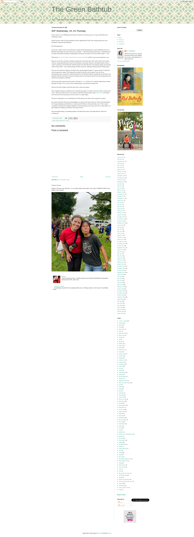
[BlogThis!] (71, 118)
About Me (121, 39)
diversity (121, 374)
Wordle (120, 477)
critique (120, 370)
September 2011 (121, 247)
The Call (121, 456)
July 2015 (119, 165)
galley (120, 391)
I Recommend (122, 405)
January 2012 (120, 239)
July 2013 (119, 202)
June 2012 (119, 229)
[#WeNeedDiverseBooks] (130, 522)
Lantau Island (122, 411)
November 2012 (121, 219)
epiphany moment (123, 380)
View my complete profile (123, 61)
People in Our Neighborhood (126, 434)
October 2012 (120, 221)
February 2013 (120, 212)
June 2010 (119, 278)
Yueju (120, 489)
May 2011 (119, 256)
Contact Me (121, 44)
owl (120, 430)
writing (67, 120)
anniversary (121, 329)
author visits (122, 335)
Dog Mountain (122, 376)
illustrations (121, 407)
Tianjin (120, 463)
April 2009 (119, 307)
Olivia (120, 428)
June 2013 (119, 204)
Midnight (121, 413)
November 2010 (121, 268)
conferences (121, 364)
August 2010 (120, 274)
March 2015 (120, 169)
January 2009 (120, 313)
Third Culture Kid (123, 461)
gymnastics (121, 397)
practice (120, 436)
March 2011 (120, 260)
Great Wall (121, 395)
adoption (121, 323)
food (120, 384)
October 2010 (120, 270)
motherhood (121, 417)
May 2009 (119, 305)
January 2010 (120, 289)
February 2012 (120, 237)
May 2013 (119, 206)
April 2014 (119, 188)
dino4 (99, 533)
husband (121, 403)
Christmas (121, 356)
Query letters (62, 120)
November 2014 (121, 177)
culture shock (122, 372)
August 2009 (120, 299)
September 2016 (121, 161)
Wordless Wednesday (124, 479)
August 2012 (120, 225)
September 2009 (121, 297)
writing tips (121, 485)
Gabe (120, 389)
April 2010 (119, 282)
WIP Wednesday (123, 475)
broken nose (122, 349)
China (120, 352)
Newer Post (55, 176)
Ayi (119, 339)
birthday (121, 343)
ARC (120, 331)
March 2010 (120, 284)
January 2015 (120, 173)
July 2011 (119, 252)
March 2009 (120, 309)
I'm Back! (63, 276)
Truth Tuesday (122, 465)
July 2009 (119, 301)
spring (120, 454)
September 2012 (121, 223)
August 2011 (120, 249)
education (121, 378)
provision (121, 438)
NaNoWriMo (122, 423)
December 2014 (121, 175)
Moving (121, 421)
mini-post (121, 415)
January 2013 (120, 215)
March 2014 (120, 190)
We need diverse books (124, 473)
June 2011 (119, 254)
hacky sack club (122, 399)
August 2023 (120, 157)
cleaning (121, 358)
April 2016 (119, 163)
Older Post (108, 176)
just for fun (121, 409)
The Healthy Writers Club (125, 459)
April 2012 (119, 233)
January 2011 (120, 264)
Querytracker (99, 93)
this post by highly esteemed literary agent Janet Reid (72, 57)
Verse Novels (122, 467)
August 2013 (120, 200)
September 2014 (121, 182)
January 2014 (120, 192)
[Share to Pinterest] (77, 118)
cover (120, 368)
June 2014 (119, 184)
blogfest (121, 345)
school (120, 446)
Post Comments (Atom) (64, 179)
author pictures (122, 333)
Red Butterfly (122, 444)
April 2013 (119, 208)
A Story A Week (123, 321)
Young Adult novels (123, 487)
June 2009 (119, 303)
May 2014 (119, 186)
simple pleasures (123, 448)
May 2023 (119, 159)
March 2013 (120, 210)
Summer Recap (56, 185)
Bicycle (120, 341)
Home (81, 176)
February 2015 (120, 171)
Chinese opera (122, 354)
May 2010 (119, 280)
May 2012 (119, 231)
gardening (121, 393)
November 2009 (121, 293)
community (121, 362)
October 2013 (120, 196)
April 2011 (119, 258)
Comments (122, 505)
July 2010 (119, 276)
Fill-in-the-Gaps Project (124, 382)
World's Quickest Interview (125, 481)
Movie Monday (122, 419)
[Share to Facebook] (75, 118)
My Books (121, 41)
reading (120, 442)
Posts (121, 502)
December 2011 (121, 241)
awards (120, 337)
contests (121, 366)
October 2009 (120, 295)
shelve (84, 81)
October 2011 (120, 245)
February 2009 (120, 311)
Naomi (120, 426)
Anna (120, 327)
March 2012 (120, 235)
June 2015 (119, 167)
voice (120, 471)
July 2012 (119, 227)
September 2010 (121, 272)
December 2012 (121, 217)
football (120, 386)
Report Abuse (121, 495)
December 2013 (121, 194)
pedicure (121, 432)
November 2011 (121, 243)
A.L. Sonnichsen (131, 51)
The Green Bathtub (82, 9)
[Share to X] (73, 118)
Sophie (120, 452)
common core (122, 360)
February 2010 (120, 286)
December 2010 (121, 266)
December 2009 (121, 291)
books (120, 347)
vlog (120, 469)
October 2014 (120, 180)
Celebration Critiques (59, 286)
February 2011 (120, 262)
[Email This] (69, 118)
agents (57, 120)
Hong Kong (121, 401)
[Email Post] (65, 118)
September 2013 (121, 198)
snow (120, 450)
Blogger (109, 533)
